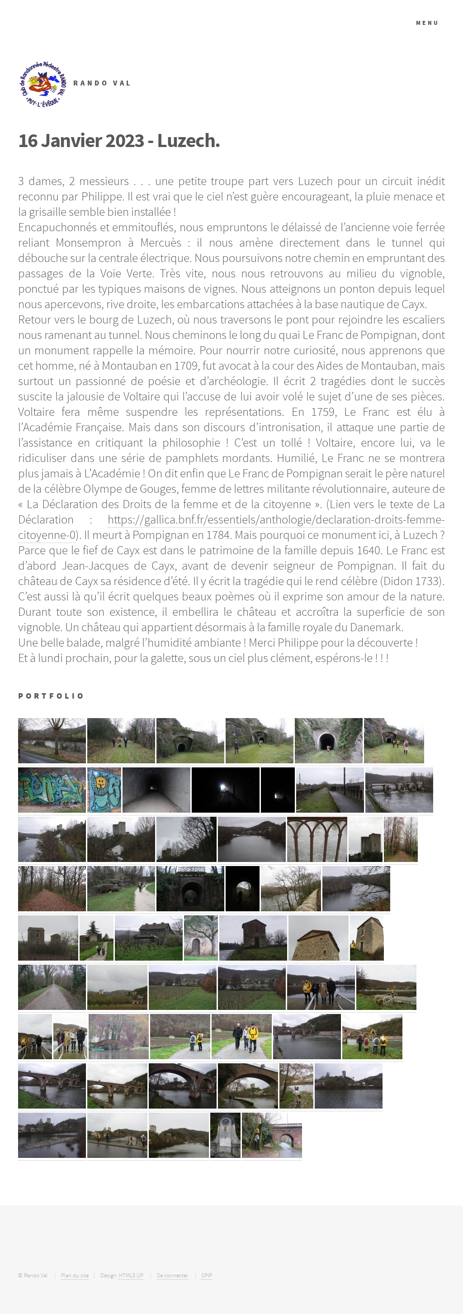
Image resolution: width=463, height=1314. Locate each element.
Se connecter (172, 1275)
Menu (428, 23)
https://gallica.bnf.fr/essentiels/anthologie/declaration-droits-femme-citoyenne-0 (231, 527)
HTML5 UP (131, 1275)
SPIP (206, 1275)
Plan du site (75, 1275)
